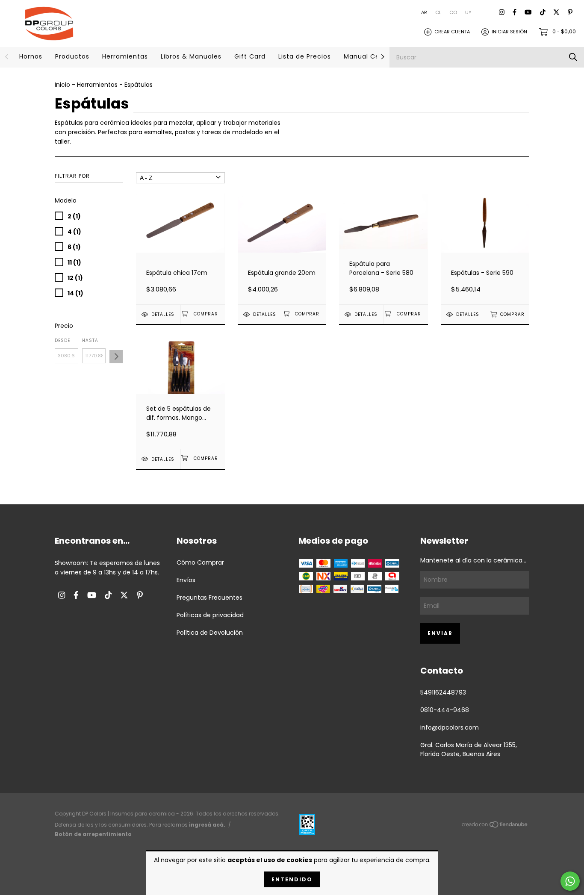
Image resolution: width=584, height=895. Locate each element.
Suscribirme (292, 205)
